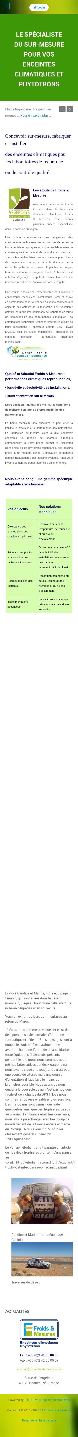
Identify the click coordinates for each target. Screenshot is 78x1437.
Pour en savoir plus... (35, 115)
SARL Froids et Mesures (55, 1410)
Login (41, 7)
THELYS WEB (47, 1400)
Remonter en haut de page (39, 1420)
